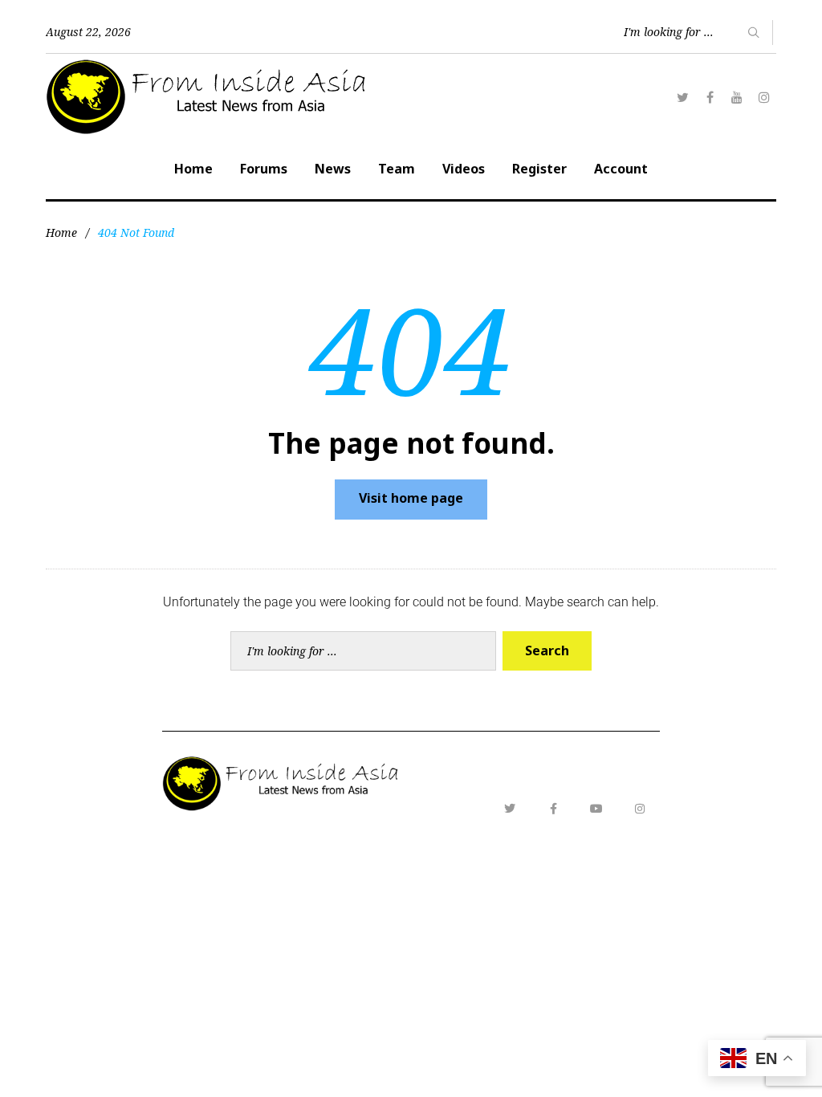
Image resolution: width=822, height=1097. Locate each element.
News (333, 168)
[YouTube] (737, 97)
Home (193, 168)
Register (539, 168)
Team (396, 168)
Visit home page (411, 498)
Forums (263, 168)
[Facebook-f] (553, 809)
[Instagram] (764, 97)
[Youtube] (596, 809)
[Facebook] (710, 97)
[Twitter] (682, 97)
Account (621, 168)
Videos (463, 168)
